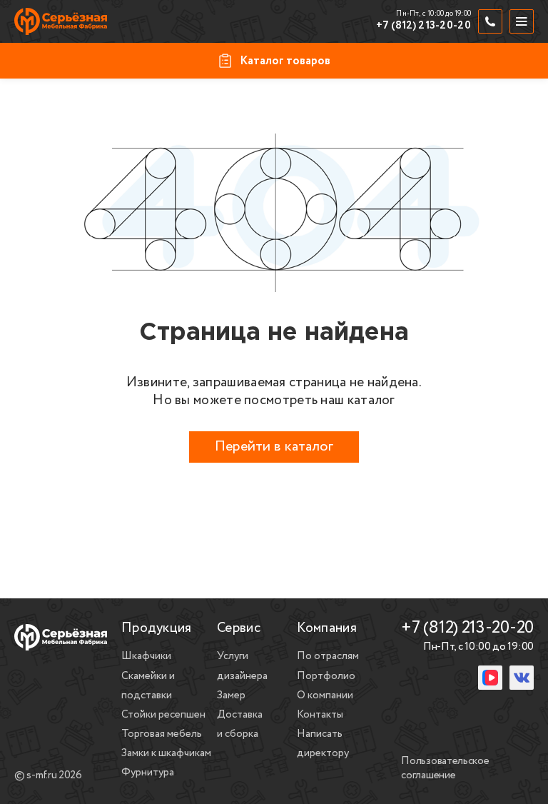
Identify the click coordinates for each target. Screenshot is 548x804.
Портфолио (326, 676)
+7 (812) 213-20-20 (423, 26)
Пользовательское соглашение (445, 769)
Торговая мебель (161, 734)
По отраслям (328, 656)
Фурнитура (147, 772)
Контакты (320, 715)
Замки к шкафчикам (166, 753)
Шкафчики (146, 656)
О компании (325, 695)
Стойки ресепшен (163, 715)
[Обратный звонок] (490, 21)
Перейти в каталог (274, 446)
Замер (231, 695)
